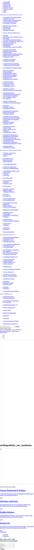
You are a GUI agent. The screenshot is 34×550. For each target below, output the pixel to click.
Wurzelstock (6, 229)
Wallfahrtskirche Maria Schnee (11, 136)
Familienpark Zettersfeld (9, 59)
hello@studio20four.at (5, 331)
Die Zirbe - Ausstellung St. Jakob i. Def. (13, 41)
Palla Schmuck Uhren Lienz (10, 202)
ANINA (5, 156)
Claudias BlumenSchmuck (9, 164)
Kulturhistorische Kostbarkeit (10, 79)
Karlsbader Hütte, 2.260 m (9, 73)
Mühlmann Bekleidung (9, 191)
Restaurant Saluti (7, 284)
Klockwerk (6, 182)
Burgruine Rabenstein (8, 30)
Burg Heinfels (6, 28)
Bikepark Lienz (7, 27)
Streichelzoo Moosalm (8, 122)
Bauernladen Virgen (8, 158)
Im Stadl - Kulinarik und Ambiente (11, 269)
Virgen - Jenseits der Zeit (9, 129)
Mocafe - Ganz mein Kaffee (10, 276)
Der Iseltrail (6, 38)
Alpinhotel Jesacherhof (9, 241)
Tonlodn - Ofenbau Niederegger (11, 221)
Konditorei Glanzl (7, 183)
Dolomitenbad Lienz (8, 44)
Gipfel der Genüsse (8, 7)
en (3, 336)
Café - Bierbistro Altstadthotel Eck (11, 244)
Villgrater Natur (7, 128)
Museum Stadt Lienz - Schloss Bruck (12, 90)
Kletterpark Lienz (7, 77)
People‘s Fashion (7, 205)
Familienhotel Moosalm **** (10, 257)
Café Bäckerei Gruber (8, 245)
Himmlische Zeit (7, 266)
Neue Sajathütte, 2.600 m (9, 97)
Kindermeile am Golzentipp (10, 74)
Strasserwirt (6, 288)
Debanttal (5, 35)
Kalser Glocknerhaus (8, 70)
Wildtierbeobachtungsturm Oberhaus (12, 143)
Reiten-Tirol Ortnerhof (8, 112)
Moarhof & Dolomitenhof (9, 274)
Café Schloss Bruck (8, 247)
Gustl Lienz (6, 175)
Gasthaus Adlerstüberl (8, 259)
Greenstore (6, 174)
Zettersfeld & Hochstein (9, 147)
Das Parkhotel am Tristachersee (11, 250)
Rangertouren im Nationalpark (10, 111)
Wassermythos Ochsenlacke (10, 142)
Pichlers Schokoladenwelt (9, 207)
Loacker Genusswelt (8, 83)
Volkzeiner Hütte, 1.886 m (9, 132)
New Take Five (7, 98)
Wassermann (6, 227)
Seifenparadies (6, 214)
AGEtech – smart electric (9, 153)
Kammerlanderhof (7, 72)
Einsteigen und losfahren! (9, 49)
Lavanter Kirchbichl (8, 81)
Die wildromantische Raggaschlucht (12, 39)
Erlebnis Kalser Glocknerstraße (11, 55)
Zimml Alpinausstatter (8, 232)
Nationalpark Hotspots (8, 93)
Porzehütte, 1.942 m (8, 107)
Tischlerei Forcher (7, 219)
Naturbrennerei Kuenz (8, 278)
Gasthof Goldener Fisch (9, 262)
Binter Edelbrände (7, 161)
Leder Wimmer (7, 186)
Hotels (4, 10)
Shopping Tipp (7, 4)
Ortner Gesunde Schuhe (9, 198)
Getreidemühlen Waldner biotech (11, 171)
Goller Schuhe (6, 172)
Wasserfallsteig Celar (8, 140)
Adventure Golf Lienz (8, 18)
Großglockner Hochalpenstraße (11, 63)
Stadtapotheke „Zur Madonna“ (11, 215)
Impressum (6, 536)
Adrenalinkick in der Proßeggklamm (12, 17)
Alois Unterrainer (7, 154)
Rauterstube (6, 281)
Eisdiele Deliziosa (7, 52)
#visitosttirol (3, 532)
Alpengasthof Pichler (8, 238)
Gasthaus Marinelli (8, 261)
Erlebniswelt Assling (8, 56)
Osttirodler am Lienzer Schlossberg (12, 102)
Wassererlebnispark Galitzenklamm (12, 139)
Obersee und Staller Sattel (9, 101)
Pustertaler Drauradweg (9, 108)
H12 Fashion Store (8, 178)
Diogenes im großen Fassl (9, 42)
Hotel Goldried (7, 310)
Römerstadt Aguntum (8, 114)
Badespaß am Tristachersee (10, 25)
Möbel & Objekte (7, 190)
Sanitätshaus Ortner (8, 212)
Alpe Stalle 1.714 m (8, 240)
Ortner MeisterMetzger (9, 200)
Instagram (5, 534)
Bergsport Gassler (7, 160)
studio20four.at (15, 331)
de (3, 335)
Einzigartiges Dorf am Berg (10, 51)
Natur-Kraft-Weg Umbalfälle (10, 95)
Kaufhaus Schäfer (7, 180)
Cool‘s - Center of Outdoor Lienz (11, 32)
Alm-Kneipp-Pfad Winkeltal (10, 21)
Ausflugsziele (6, 2)
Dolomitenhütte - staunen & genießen (12, 47)
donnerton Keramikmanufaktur (11, 168)
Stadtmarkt (6, 121)
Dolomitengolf (6, 45)
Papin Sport (6, 105)
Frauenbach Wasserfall (8, 61)
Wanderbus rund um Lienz (9, 137)
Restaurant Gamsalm (8, 283)
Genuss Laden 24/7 (8, 264)
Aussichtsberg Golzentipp (9, 23)
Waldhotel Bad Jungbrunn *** (10, 135)
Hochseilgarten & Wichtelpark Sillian (12, 67)
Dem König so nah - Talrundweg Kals (12, 37)
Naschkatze (6, 194)
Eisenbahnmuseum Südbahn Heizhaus (12, 54)
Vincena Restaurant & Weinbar (11, 291)
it (3, 338)
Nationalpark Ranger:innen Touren (12, 94)
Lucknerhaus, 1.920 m (8, 84)
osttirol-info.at (3, 332)
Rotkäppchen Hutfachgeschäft (10, 209)
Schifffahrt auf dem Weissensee (11, 116)
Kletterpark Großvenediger (10, 76)
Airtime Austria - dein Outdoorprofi (12, 20)
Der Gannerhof (7, 251)
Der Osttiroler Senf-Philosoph (10, 252)
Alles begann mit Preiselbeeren (11, 237)
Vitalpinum (6, 130)
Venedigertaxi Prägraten (9, 126)
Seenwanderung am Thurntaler (11, 119)
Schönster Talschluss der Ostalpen (11, 118)
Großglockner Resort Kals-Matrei (11, 65)
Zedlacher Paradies (8, 146)
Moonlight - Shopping (8, 88)
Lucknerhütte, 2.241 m (9, 86)
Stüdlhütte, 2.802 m (8, 123)
